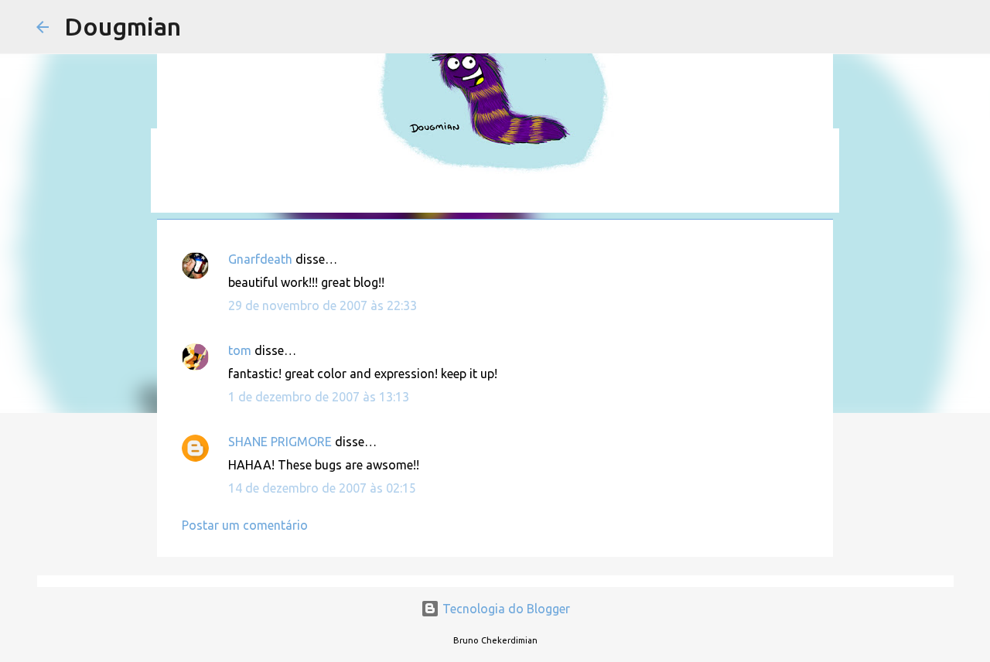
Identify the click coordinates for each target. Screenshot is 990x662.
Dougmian (122, 26)
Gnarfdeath (260, 259)
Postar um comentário (245, 525)
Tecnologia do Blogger (504, 609)
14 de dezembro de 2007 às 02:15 (322, 488)
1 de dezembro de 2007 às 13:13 (318, 397)
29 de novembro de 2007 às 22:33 (322, 305)
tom (239, 350)
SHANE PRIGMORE (280, 442)
